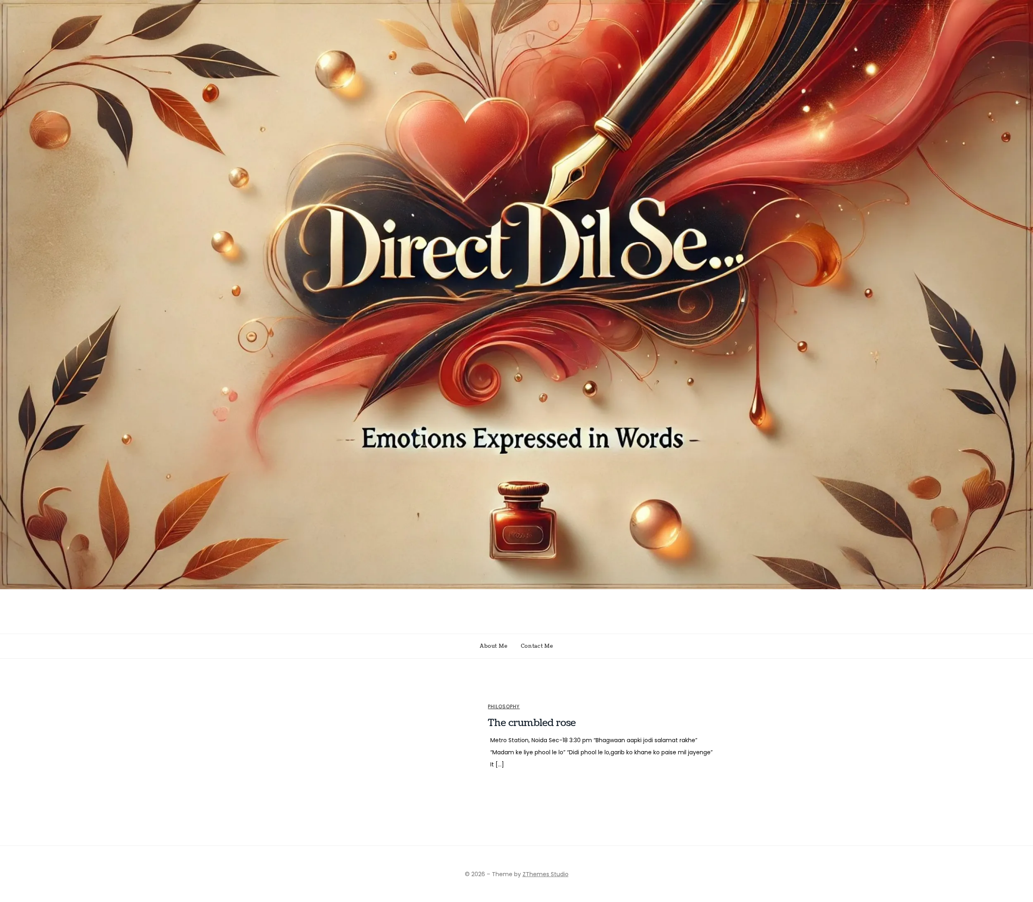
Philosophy (504, 706)
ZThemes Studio (546, 874)
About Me (493, 646)
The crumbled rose (532, 723)
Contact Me (537, 646)
